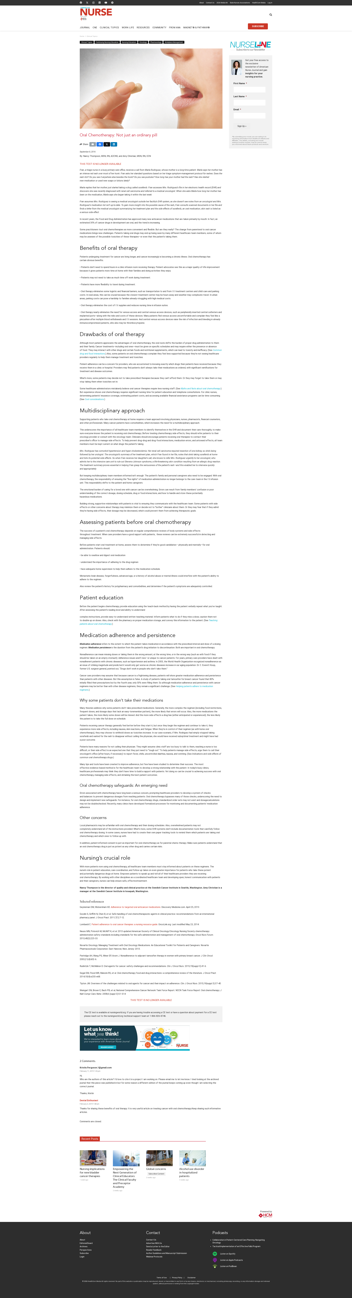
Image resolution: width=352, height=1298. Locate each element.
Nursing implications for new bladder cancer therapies (92, 1173)
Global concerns (156, 1169)
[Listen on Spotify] (216, 1254)
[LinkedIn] (100, 3)
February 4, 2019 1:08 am (89, 1104)
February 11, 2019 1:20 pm (90, 1071)
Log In (270, 3)
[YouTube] (106, 3)
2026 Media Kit (222, 3)
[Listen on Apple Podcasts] (216, 1260)
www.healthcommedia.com (259, 1220)
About (201, 3)
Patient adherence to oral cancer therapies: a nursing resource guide (124, 924)
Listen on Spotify (227, 1254)
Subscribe (84, 1253)
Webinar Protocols (154, 1257)
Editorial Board (86, 1243)
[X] (87, 3)
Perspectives (86, 1250)
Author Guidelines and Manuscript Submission (166, 1253)
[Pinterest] (112, 3)
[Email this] (92, 144)
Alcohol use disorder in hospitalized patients (191, 1173)
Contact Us (210, 3)
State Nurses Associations (240, 3)
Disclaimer (192, 1278)
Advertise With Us (154, 1243)
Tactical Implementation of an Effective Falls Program (236, 1246)
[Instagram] (93, 3)
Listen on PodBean (228, 1266)
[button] (270, 14)
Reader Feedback (153, 1250)
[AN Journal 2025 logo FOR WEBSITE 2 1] (96, 15)
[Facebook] (81, 3)
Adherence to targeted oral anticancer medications (135, 907)
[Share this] (100, 144)
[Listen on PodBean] (216, 1266)
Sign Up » (241, 126)
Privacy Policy (177, 1278)
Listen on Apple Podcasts (231, 1260)
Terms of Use (161, 1278)
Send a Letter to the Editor (158, 1246)
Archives (83, 1246)
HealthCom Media (259, 3)
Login (82, 1257)
